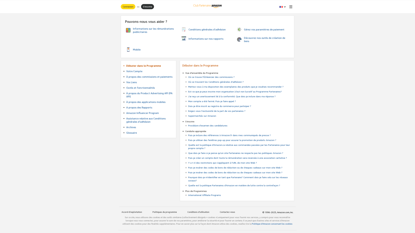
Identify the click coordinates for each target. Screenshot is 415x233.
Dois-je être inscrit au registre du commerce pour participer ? (219, 106)
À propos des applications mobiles (146, 101)
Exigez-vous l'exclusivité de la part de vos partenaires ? (216, 111)
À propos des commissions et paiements (149, 76)
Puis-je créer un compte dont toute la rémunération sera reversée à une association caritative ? (237, 157)
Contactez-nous (227, 212)
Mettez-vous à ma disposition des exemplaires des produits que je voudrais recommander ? (236, 86)
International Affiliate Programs (204, 195)
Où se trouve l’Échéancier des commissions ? (211, 77)
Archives (131, 127)
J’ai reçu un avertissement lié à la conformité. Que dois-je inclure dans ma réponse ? (232, 96)
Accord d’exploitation (132, 212)
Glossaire (131, 132)
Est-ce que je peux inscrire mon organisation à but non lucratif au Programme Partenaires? (235, 91)
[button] (282, 7)
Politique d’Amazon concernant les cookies (272, 223)
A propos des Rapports (139, 107)
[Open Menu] (290, 6)
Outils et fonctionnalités (140, 87)
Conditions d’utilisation (198, 212)
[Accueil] (207, 6)
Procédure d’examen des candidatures (207, 125)
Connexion (128, 6)
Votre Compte (134, 71)
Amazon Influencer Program (142, 112)
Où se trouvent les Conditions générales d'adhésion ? (216, 81)
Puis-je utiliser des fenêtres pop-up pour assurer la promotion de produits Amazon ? (232, 140)
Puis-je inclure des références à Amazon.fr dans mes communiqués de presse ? (229, 135)
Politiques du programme (165, 212)
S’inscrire (147, 6)
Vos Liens (131, 82)
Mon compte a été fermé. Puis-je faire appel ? (212, 101)
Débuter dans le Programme (143, 65)
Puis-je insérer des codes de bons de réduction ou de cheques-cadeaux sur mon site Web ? (235, 167)
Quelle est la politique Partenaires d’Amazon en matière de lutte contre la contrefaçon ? (234, 185)
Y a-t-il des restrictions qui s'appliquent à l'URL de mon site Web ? (222, 162)
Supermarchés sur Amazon (202, 115)
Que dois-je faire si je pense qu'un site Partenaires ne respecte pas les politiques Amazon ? (235, 153)
